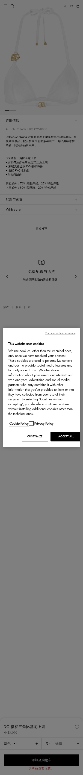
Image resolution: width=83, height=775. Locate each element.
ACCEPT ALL (66, 436)
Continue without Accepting (60, 333)
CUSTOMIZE (34, 436)
